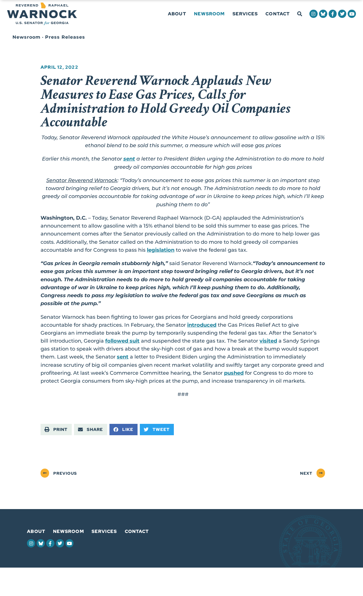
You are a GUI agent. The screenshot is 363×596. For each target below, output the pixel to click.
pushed (234, 373)
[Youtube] (352, 14)
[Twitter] (342, 14)
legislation (160, 250)
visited (268, 341)
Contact (277, 14)
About (177, 14)
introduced (201, 325)
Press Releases (65, 37)
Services (245, 14)
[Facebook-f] (333, 14)
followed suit (122, 341)
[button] (300, 14)
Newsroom (209, 14)
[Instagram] (313, 14)
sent (129, 159)
